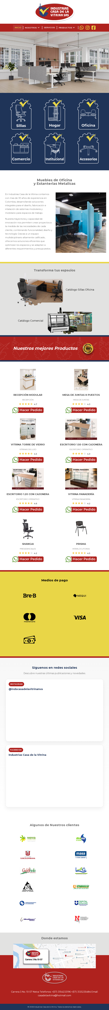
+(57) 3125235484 (81, 991)
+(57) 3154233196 (61, 991)
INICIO (18, 27)
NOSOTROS (32, 28)
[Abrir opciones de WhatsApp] (81, 27)
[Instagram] (87, 27)
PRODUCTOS (67, 28)
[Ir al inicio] (54, 12)
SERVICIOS (49, 27)
